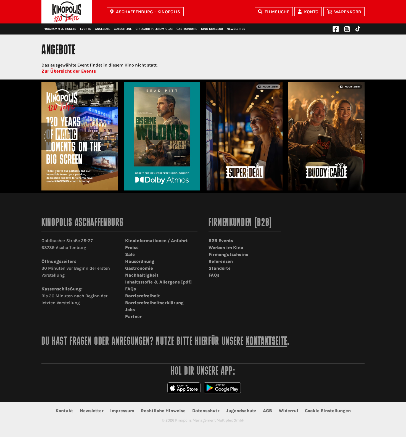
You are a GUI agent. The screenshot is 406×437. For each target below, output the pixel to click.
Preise (132, 247)
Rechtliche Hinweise (163, 410)
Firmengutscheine (228, 254)
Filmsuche (277, 11)
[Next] (361, 136)
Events (85, 29)
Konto (311, 11)
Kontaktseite (266, 342)
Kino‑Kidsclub (212, 29)
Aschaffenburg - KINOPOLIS (148, 11)
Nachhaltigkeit (142, 275)
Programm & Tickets (59, 29)
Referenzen (221, 261)
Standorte (220, 268)
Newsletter (236, 29)
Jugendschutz (241, 410)
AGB (267, 410)
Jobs (130, 309)
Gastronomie (186, 29)
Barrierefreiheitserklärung (154, 302)
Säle (130, 254)
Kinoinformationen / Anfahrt (156, 240)
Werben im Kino (226, 247)
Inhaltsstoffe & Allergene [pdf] (158, 282)
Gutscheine (123, 29)
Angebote (102, 29)
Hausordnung (139, 261)
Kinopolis (66, 11)
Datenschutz (206, 410)
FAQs (130, 289)
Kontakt (64, 410)
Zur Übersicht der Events (68, 71)
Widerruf (288, 410)
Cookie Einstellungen (328, 410)
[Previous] (45, 136)
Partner (133, 316)
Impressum (122, 410)
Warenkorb (347, 11)
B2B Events (221, 240)
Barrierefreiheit (142, 295)
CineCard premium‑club (154, 29)
